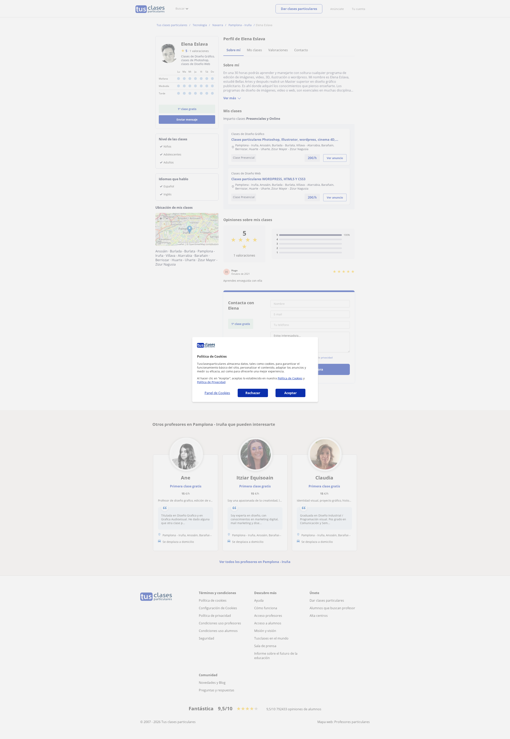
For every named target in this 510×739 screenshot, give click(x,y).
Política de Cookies (290, 378)
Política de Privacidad (211, 382)
